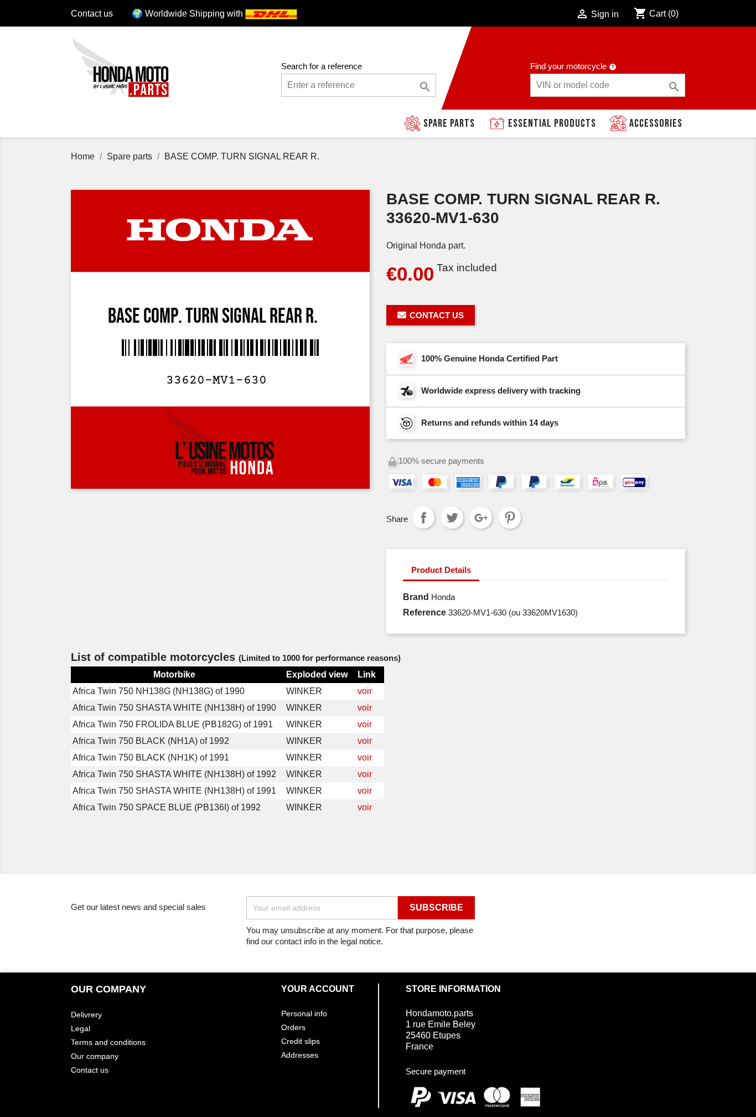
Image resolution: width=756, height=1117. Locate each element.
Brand (416, 597)
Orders (293, 1027)
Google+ (481, 517)
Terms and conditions (108, 1042)
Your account (317, 989)
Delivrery (86, 1014)
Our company (94, 1056)
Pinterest (510, 517)
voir (365, 691)
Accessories (655, 123)
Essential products (552, 123)
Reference (424, 612)
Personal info (304, 1013)
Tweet (452, 517)
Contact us (92, 13)
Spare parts (449, 123)
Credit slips (300, 1041)
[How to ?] (613, 66)
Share (423, 517)
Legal (80, 1028)
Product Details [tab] (441, 570)
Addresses (299, 1055)
